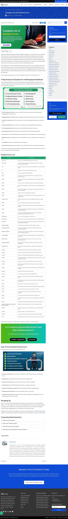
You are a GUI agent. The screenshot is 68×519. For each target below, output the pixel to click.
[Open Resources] (59, 4)
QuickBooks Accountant (53, 62)
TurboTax (50, 91)
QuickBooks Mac (52, 73)
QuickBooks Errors (52, 67)
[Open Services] (31, 4)
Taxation (50, 90)
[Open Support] (47, 4)
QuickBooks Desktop (53, 64)
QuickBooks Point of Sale (53, 79)
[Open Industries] (53, 4)
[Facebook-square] (3, 511)
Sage (50, 88)
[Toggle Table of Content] (10, 51)
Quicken (20, 15)
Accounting (51, 50)
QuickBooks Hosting (52, 69)
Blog (9, 9)
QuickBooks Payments (53, 76)
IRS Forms (51, 56)
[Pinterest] (10, 511)
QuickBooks (51, 61)
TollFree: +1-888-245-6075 (18, 339)
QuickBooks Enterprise (53, 66)
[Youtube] (12, 511)
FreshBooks (51, 52)
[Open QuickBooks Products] (41, 4)
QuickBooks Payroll (52, 78)
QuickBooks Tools (52, 85)
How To (50, 54)
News (50, 59)
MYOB (50, 57)
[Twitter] (5, 511)
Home (6, 9)
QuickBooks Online (52, 74)
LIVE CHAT (32, 339)
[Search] (65, 22)
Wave (50, 93)
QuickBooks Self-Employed (54, 81)
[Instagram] (8, 511)
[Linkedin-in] (1, 511)
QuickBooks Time (52, 83)
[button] (66, 4)
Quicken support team (40, 411)
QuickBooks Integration (53, 71)
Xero (50, 95)
